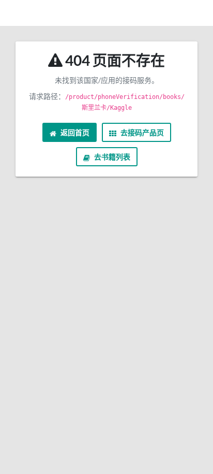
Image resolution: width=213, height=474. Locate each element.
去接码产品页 (141, 132)
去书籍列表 (111, 156)
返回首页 (74, 132)
